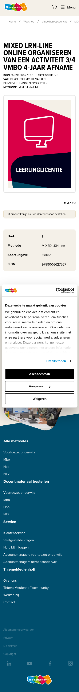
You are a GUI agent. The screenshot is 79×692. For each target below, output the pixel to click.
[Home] (16, 7)
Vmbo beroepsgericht (54, 21)
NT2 (6, 473)
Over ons (10, 580)
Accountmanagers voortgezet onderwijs (32, 554)
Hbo (6, 466)
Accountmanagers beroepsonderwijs (30, 561)
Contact (9, 602)
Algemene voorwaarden (19, 629)
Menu (71, 7)
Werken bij (11, 594)
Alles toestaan (39, 374)
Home (12, 21)
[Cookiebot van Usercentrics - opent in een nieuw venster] (56, 290)
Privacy (8, 638)
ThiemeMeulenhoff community (26, 587)
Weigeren (40, 399)
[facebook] (49, 663)
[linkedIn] (8, 663)
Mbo (6, 459)
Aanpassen (37, 386)
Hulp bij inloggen (16, 547)
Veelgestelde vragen (18, 540)
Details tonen (56, 361)
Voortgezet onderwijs (19, 452)
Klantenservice (14, 532)
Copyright (9, 654)
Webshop (28, 21)
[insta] (70, 663)
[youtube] (29, 663)
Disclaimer (10, 646)
